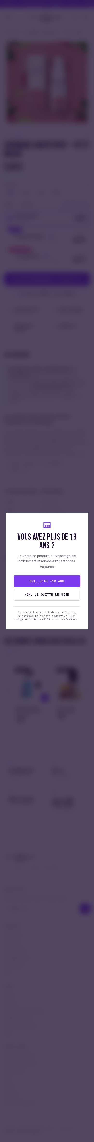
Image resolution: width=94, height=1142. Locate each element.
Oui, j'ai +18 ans (47, 581)
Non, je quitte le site (47, 594)
